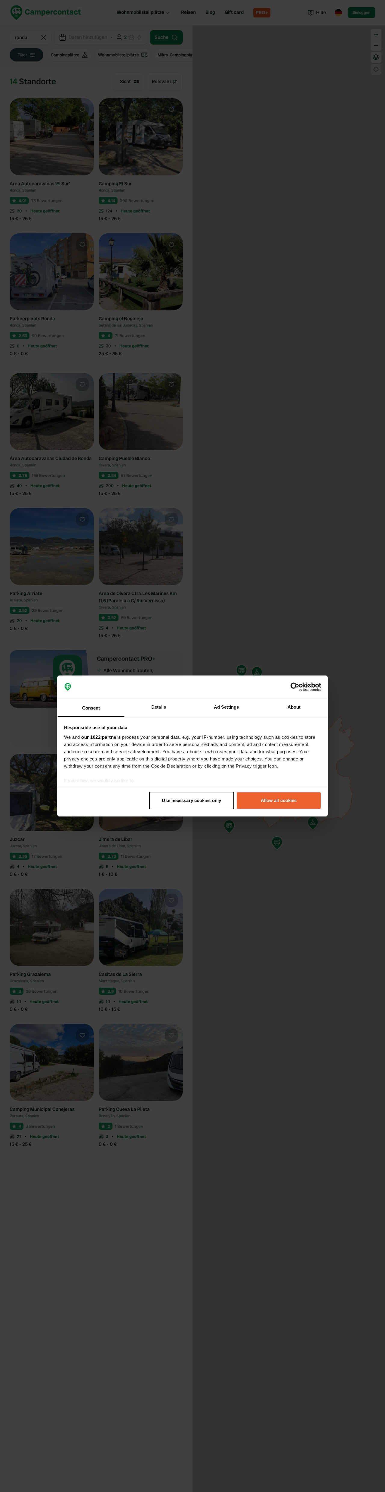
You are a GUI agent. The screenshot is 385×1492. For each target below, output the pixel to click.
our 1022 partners (101, 737)
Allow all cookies (279, 800)
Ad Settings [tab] (226, 707)
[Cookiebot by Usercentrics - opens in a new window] (295, 687)
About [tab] (294, 707)
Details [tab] (158, 707)
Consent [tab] (91, 707)
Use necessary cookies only (191, 800)
